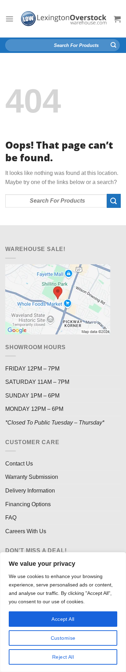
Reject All (63, 657)
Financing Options (28, 504)
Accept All (62, 619)
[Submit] (113, 45)
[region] (63, 612)
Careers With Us (25, 531)
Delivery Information (30, 491)
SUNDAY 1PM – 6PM (32, 396)
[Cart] (117, 19)
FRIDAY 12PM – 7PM (32, 369)
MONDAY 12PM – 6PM (34, 409)
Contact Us (19, 464)
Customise (63, 638)
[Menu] (9, 18)
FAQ (10, 518)
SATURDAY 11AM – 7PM (37, 382)
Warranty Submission (31, 477)
